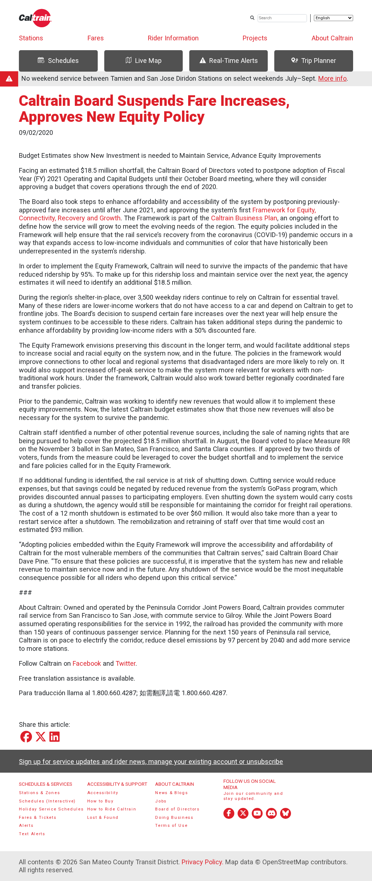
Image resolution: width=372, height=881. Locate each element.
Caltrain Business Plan (244, 218)
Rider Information (173, 38)
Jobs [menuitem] (161, 801)
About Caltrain (332, 38)
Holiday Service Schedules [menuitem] (51, 809)
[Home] (35, 18)
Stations (31, 38)
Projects (255, 38)
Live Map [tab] (148, 60)
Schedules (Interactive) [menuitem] (47, 801)
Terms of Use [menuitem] (171, 825)
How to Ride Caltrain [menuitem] (112, 809)
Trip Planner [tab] (318, 60)
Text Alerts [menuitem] (32, 834)
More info (332, 78)
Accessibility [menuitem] (102, 792)
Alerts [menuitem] (26, 825)
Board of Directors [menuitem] (177, 809)
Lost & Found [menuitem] (103, 817)
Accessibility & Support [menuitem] (117, 784)
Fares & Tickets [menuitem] (37, 817)
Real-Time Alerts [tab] (233, 60)
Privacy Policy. (202, 862)
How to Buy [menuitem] (100, 801)
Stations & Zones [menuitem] (39, 792)
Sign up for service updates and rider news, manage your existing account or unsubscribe (151, 761)
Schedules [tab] (63, 60)
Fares (96, 38)
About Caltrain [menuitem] (174, 784)
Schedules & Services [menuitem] (45, 784)
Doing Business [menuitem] (174, 817)
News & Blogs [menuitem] (171, 792)
